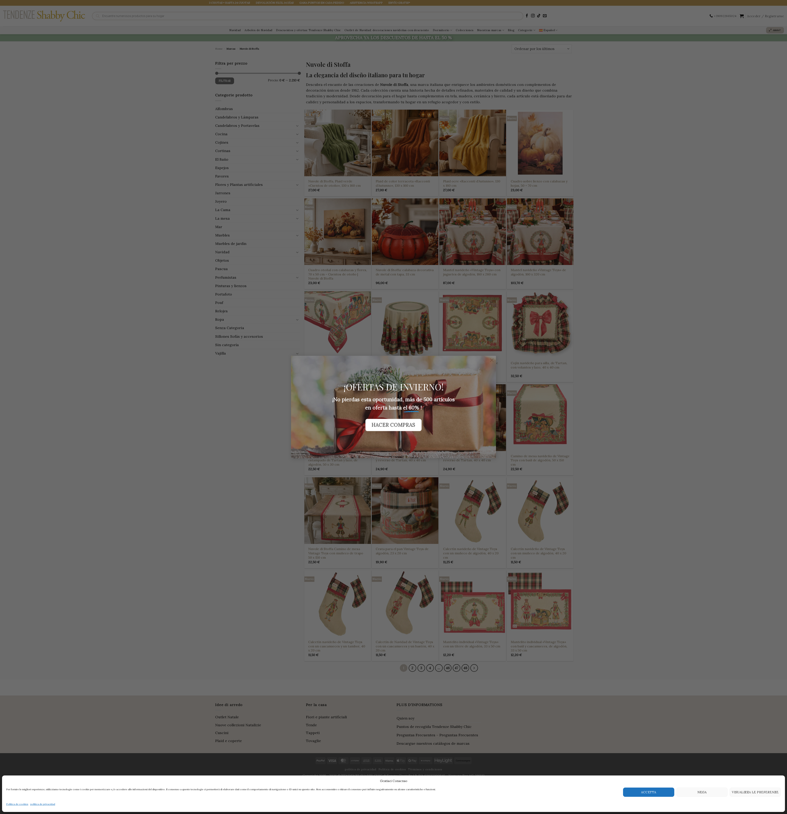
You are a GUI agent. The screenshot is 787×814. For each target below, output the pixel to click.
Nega (702, 792)
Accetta (648, 792)
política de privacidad (42, 804)
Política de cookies (17, 804)
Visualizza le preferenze (755, 792)
